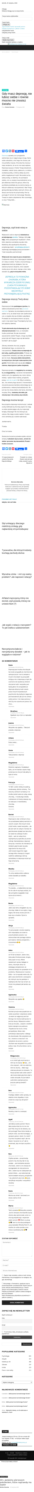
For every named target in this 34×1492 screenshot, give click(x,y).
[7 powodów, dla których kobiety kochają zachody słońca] (17, 539)
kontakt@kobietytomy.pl (19, 1442)
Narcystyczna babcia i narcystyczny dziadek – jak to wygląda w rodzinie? (16, 652)
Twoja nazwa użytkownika (10, 16)
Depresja (5, 155)
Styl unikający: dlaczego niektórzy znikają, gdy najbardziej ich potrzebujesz (15, 526)
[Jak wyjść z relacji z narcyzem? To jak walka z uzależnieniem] (17, 614)
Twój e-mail (5, 38)
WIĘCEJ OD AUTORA (9, 502)
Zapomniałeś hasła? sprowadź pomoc (13, 26)
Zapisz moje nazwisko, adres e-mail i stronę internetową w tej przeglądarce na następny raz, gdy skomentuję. (17, 1277)
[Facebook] (2, 5)
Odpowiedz (11, 706)
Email (3, 1325)
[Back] (2, 7)
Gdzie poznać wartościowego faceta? (19, 1393)
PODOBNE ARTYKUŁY (9, 499)
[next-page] (3, 658)
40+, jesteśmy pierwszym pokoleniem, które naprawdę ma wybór (15, 1482)
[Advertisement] (17, 130)
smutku (15, 237)
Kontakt (12, 1453)
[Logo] (14, 67)
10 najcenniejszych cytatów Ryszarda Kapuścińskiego (8, 459)
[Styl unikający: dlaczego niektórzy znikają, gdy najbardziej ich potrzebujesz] (17, 512)
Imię (3, 1318)
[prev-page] (2, 658)
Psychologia (5, 90)
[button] (3, 47)
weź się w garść (11, 380)
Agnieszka (12, 1107)
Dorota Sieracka (9, 107)
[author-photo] (17, 479)
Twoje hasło (6, 22)
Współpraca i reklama (21, 1453)
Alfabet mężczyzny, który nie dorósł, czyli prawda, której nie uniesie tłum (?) (16, 601)
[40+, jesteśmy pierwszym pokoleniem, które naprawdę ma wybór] (17, 1470)
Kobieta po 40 (4, 1476)
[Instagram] (4, 5)
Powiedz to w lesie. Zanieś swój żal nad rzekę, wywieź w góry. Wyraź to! (25, 460)
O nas (6, 1453)
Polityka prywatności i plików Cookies (13, 28)
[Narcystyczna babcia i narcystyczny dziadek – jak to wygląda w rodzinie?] (17, 638)
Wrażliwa (13, 711)
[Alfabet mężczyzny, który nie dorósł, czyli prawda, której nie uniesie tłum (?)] (17, 587)
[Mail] (5, 5)
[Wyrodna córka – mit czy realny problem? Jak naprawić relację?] (17, 563)
